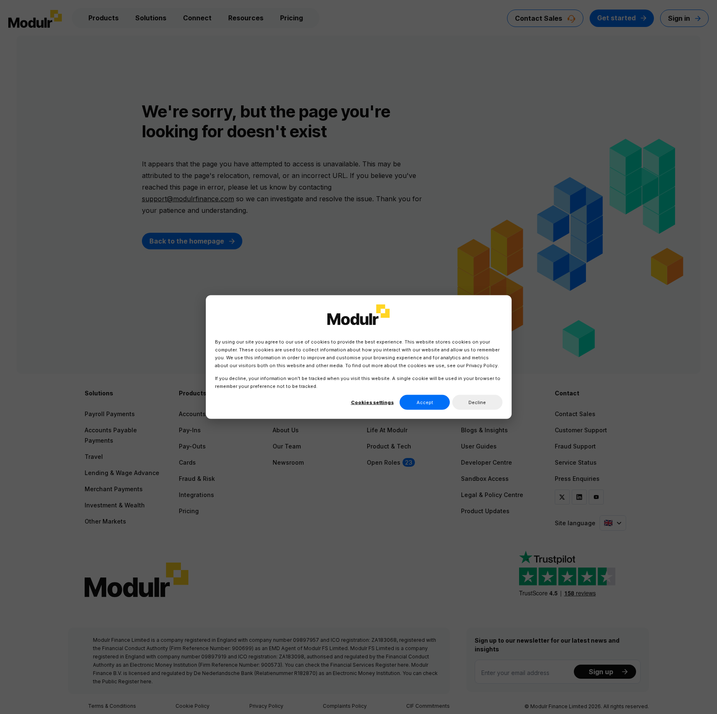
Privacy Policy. (482, 365)
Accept (425, 402)
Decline (477, 402)
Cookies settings (372, 402)
